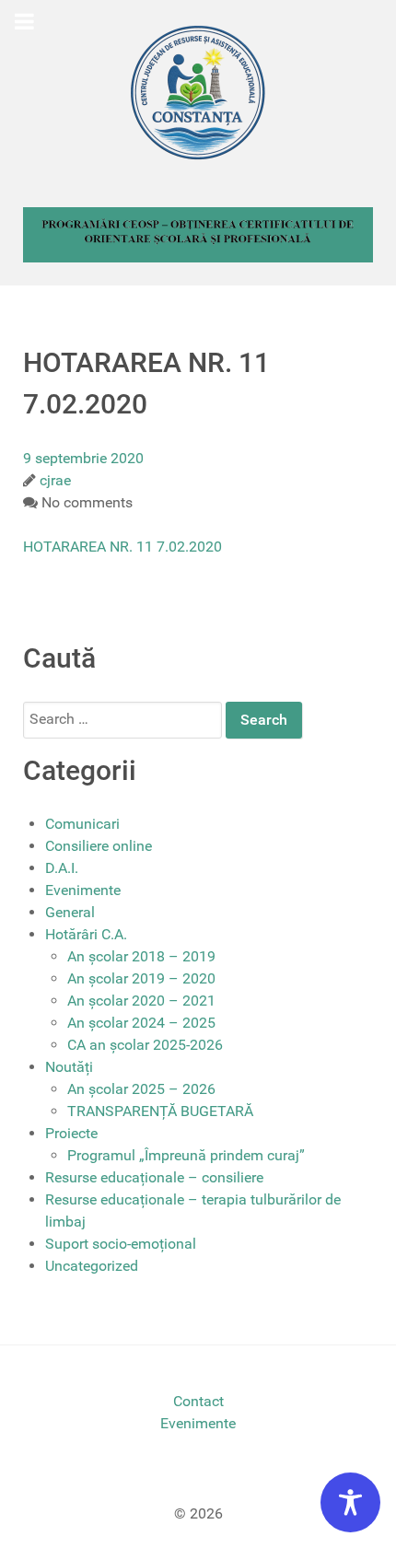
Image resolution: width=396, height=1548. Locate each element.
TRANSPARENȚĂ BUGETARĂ (160, 1111)
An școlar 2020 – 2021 (141, 1000)
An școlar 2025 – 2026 (141, 1089)
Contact (198, 1401)
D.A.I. (61, 868)
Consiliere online (98, 846)
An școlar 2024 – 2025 (141, 1022)
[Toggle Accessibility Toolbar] (350, 1502)
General (70, 912)
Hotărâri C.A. (86, 934)
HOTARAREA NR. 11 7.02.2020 (122, 546)
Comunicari (82, 823)
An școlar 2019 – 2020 (141, 978)
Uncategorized (91, 1265)
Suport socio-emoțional (120, 1243)
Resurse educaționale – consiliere (154, 1177)
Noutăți (69, 1067)
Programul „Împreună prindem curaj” (186, 1155)
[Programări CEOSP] (198, 233)
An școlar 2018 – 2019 (141, 956)
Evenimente (83, 890)
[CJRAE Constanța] (198, 92)
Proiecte (71, 1133)
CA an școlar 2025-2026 (145, 1044)
